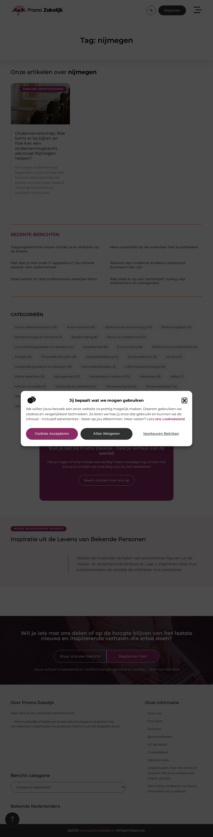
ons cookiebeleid (170, 419)
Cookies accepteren (52, 434)
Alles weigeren (106, 434)
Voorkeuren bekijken (161, 434)
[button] (184, 400)
